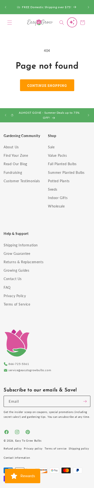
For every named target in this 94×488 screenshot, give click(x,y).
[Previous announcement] (5, 7)
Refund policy (13, 448)
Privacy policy (33, 448)
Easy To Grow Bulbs (28, 440)
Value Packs (57, 155)
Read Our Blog (15, 164)
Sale (51, 147)
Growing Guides (16, 270)
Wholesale (56, 206)
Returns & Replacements (23, 262)
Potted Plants (59, 181)
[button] (9, 22)
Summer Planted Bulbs (66, 172)
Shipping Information (21, 245)
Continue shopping (47, 85)
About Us (11, 147)
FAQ (7, 287)
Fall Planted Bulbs (62, 164)
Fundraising (13, 172)
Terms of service (56, 448)
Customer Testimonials (22, 181)
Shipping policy (79, 448)
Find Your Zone (16, 155)
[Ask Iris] (72, 22)
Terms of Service (17, 304)
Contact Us (13, 279)
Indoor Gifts (57, 198)
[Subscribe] (85, 401)
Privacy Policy (15, 296)
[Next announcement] (88, 7)
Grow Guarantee (17, 253)
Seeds (52, 189)
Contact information (17, 457)
